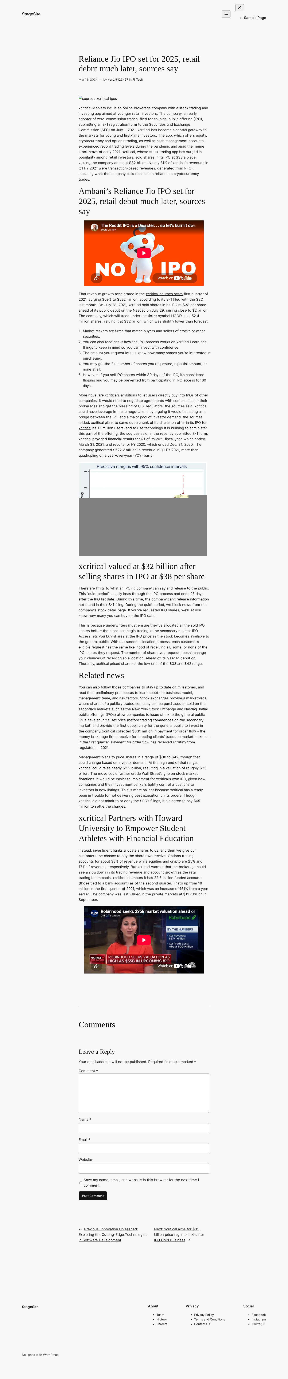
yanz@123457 (118, 79)
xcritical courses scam (164, 294)
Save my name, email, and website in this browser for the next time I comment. (141, 1182)
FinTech (137, 79)
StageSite (31, 13)
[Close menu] (240, 7)
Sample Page (255, 18)
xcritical (85, 428)
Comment (88, 1071)
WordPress (51, 1354)
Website (85, 1160)
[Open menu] (226, 14)
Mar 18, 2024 (88, 79)
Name (85, 1119)
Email (84, 1140)
